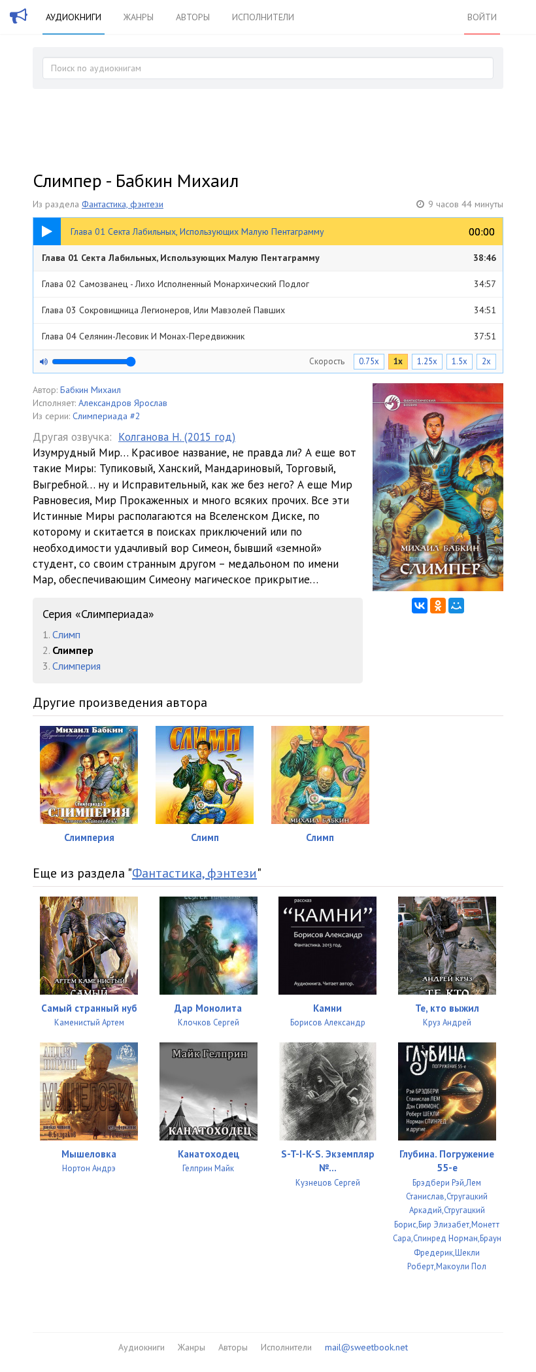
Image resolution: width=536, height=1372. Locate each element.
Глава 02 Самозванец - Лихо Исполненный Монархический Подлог (269, 284)
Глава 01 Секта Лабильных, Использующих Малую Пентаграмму (269, 258)
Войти (482, 17)
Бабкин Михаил (90, 390)
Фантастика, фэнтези (122, 204)
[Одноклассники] (438, 605)
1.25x (427, 361)
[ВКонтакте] (419, 605)
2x (486, 361)
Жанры (139, 17)
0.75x (369, 361)
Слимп (66, 634)
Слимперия (76, 665)
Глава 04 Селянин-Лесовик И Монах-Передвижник (269, 336)
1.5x (459, 361)
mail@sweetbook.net (366, 1347)
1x (398, 361)
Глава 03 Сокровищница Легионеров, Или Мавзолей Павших (269, 310)
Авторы (193, 17)
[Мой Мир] (456, 605)
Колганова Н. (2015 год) (176, 437)
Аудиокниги (73, 17)
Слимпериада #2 (107, 416)
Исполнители (263, 17)
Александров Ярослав (122, 403)
